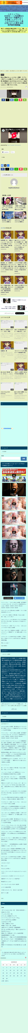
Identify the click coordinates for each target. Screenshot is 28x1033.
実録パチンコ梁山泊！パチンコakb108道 (12, 933)
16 (6, 973)
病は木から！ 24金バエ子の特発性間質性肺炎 (14, 937)
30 (6, 978)
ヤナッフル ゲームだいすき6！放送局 (10, 884)
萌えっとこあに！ (5, 642)
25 (14, 975)
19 (17, 973)
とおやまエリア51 (6, 921)
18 (14, 973)
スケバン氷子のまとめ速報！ (9, 919)
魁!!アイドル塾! (5, 892)
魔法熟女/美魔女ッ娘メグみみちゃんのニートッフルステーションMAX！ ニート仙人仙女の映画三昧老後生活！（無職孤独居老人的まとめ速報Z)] (13, 754)
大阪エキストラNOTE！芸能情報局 (10, 927)
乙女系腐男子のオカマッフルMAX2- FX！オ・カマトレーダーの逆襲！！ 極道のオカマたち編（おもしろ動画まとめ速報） (13, 760)
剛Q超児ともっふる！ (6, 881)
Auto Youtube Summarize (14, 145)
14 (24, 970)
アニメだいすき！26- (7, 914)
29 (3, 978)
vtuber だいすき (5, 912)
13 (21, 970)
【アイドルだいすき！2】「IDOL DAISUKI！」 (14, 910)
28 (24, 975)
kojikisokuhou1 (14, 188)
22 (3, 975)
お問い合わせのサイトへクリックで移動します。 (13, 703)
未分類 (2, 74)
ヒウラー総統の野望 (6, 887)
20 (21, 973)
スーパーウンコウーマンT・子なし (10, 917)
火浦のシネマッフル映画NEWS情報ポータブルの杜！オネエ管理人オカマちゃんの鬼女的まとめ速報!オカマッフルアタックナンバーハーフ (13, 808)
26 (17, 975)
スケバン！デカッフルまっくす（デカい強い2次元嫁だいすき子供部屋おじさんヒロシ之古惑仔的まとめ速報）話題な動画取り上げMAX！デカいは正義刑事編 (13, 827)
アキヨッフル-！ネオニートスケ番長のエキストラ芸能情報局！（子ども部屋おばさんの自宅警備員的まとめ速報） (13, 833)
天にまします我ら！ (6, 868)
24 (10, 975)
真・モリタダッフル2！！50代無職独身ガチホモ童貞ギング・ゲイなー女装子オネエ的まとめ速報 (13, 940)
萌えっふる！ (4, 865)
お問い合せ (14, 709)
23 (6, 975)
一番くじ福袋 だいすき (7, 923)
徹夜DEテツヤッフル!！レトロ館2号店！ (10, 878)
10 (10, 970)
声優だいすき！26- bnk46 (8, 925)
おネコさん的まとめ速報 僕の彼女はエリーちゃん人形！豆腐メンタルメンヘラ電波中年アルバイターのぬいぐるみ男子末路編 (13, 728)
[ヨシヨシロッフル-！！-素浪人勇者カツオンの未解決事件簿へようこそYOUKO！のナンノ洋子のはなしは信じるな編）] (13, 839)
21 (24, 973)
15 (3, 973)
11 (14, 970)
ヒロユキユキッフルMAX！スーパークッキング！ (12, 875)
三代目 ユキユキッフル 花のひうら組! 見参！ (12, 890)
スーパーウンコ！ (5, 764)
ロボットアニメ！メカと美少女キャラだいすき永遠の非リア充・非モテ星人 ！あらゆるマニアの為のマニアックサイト (13, 793)
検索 (2, 455)
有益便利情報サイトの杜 (7, 935)
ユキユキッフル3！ (5, 862)
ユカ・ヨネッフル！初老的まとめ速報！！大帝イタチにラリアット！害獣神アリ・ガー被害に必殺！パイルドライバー (13, 632)
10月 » (7, 981)
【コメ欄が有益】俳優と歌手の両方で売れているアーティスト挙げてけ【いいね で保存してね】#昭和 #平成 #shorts (14, 954)
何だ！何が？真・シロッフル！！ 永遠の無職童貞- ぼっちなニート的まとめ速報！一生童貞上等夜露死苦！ (13, 778)
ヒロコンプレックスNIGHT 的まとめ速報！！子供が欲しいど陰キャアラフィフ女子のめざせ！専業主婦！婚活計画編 (13, 638)
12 (17, 970)
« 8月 (2, 981)
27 (21, 975)
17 (10, 973)
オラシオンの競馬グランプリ (9, 916)
